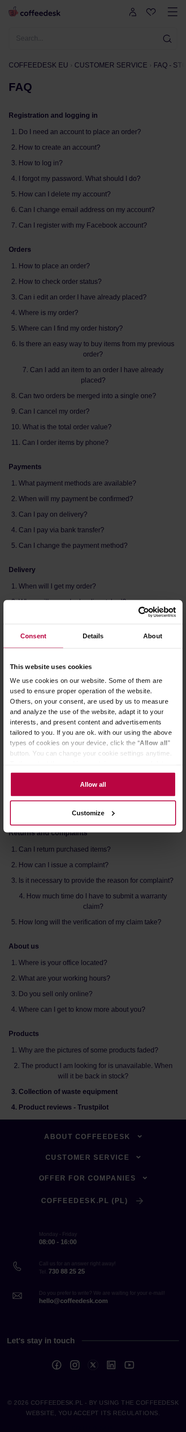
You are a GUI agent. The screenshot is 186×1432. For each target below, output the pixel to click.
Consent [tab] (33, 636)
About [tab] (152, 636)
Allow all (93, 784)
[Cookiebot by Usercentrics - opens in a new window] (138, 612)
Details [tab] (93, 636)
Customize (88, 812)
